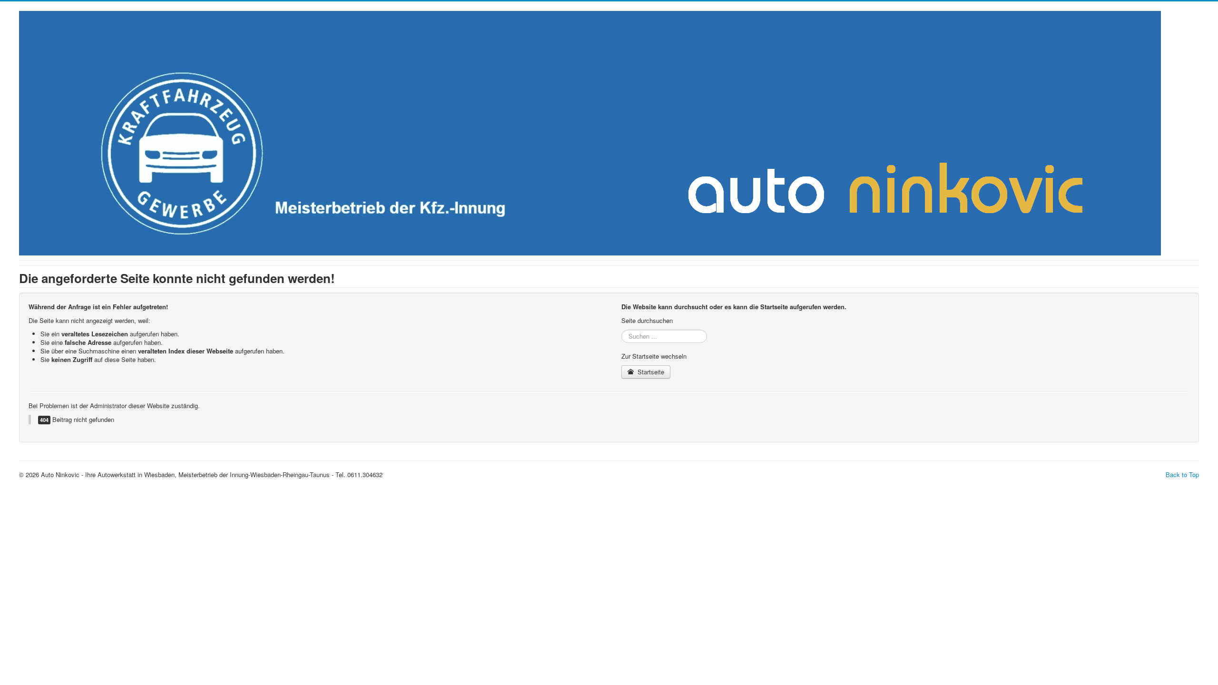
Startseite (650, 371)
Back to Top (1182, 474)
